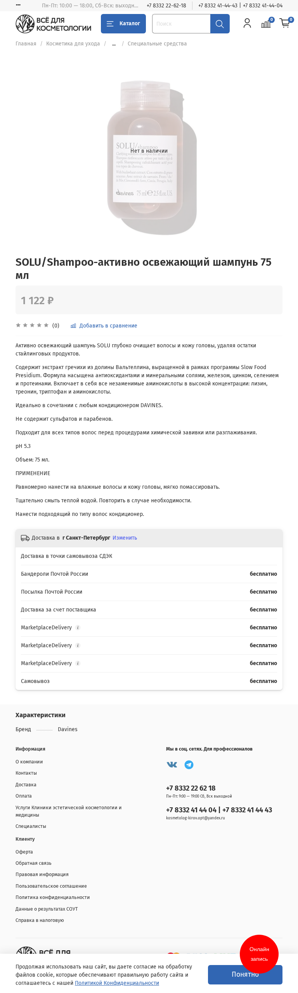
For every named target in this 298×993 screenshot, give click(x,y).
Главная (26, 43)
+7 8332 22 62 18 (191, 788)
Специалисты (31, 826)
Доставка (26, 784)
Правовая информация (42, 874)
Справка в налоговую (40, 920)
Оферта (24, 852)
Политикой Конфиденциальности (117, 983)
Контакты (26, 773)
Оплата (24, 796)
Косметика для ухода (73, 43)
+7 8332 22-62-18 (166, 5)
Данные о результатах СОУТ (47, 909)
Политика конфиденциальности (53, 897)
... (114, 44)
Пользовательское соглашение (51, 886)
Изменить (125, 538)
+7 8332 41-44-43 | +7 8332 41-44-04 (240, 5)
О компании (29, 762)
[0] (284, 23)
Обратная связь (34, 863)
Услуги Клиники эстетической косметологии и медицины (69, 811)
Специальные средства (157, 43)
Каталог (130, 23)
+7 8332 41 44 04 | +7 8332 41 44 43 (219, 810)
